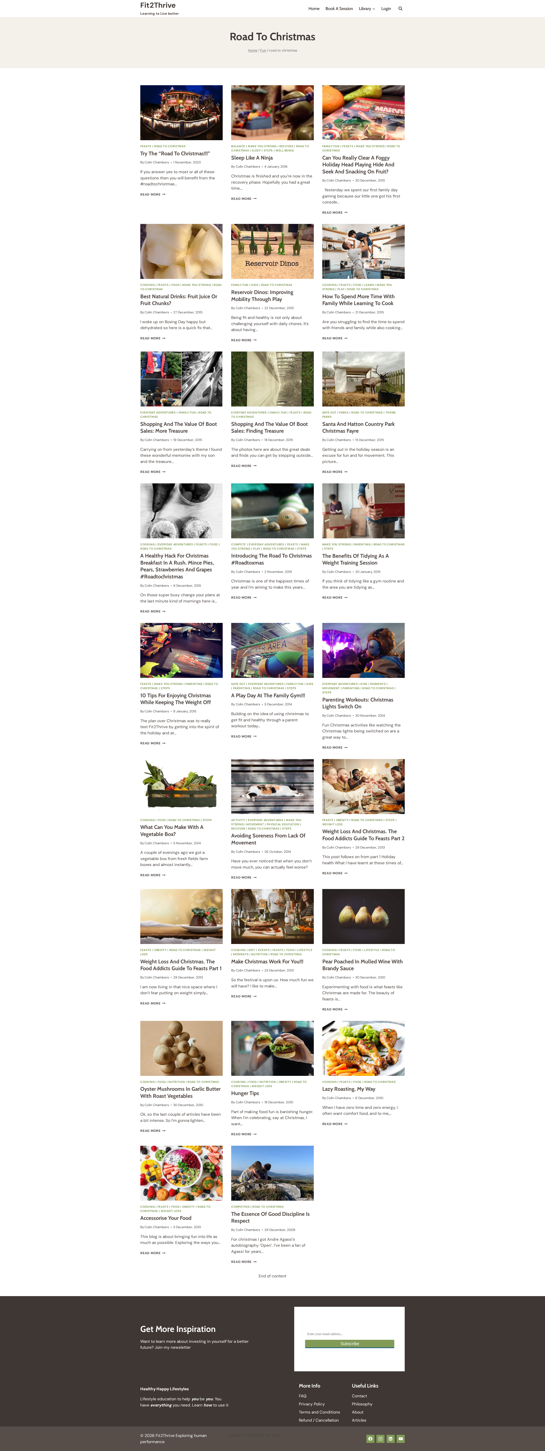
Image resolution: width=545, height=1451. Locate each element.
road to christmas (169, 146)
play (341, 289)
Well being (284, 150)
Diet (251, 950)
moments (378, 684)
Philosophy (362, 1404)
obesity (342, 820)
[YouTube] (401, 1439)
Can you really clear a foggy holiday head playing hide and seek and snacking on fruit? (358, 164)
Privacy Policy (312, 1404)
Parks (344, 412)
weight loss (332, 824)
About (357, 1412)
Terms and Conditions (319, 1412)
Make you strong (262, 146)
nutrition (259, 954)
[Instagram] (380, 1439)
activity (238, 820)
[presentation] (181, 112)
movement (331, 688)
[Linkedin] (391, 1439)
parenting (362, 544)
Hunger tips (245, 1093)
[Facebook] (370, 1439)
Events (264, 950)
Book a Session (339, 8)
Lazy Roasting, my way (348, 1089)
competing (240, 1207)
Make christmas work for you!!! (267, 961)
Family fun (331, 146)
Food (175, 285)
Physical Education (283, 824)
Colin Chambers (157, 162)
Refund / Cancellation (319, 1420)
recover (286, 146)
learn (369, 285)
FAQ (303, 1396)
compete (238, 544)
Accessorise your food (165, 1218)
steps (268, 150)
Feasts (145, 146)
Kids (254, 285)
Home (314, 8)
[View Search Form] (400, 8)
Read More (153, 194)
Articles (359, 1420)
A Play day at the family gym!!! (268, 695)
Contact (359, 1396)
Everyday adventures (158, 412)
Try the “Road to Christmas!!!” (175, 153)
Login (386, 8)
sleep (256, 150)
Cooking (147, 285)
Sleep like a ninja (252, 157)
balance (238, 146)
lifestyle (304, 950)
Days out (329, 412)
